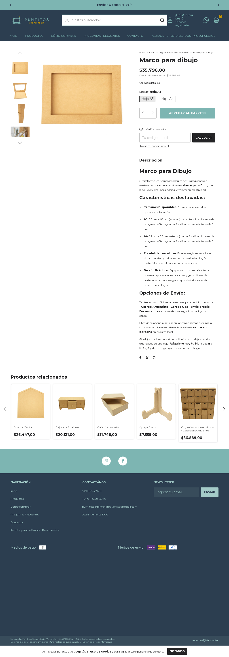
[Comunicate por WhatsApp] (206, 21)
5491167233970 (92, 491)
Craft (152, 52)
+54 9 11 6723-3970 (94, 498)
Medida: (150, 91)
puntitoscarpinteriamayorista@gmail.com (109, 506)
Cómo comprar (63, 35)
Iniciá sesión (184, 16)
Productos (34, 35)
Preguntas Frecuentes (102, 35)
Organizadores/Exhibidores (174, 52)
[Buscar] (162, 20)
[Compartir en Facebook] (140, 358)
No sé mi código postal (154, 146)
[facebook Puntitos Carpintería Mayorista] (122, 461)
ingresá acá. (72, 641)
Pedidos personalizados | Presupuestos (183, 35)
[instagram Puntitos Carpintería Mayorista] (106, 461)
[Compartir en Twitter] (147, 358)
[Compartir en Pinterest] (154, 358)
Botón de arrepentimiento (97, 641)
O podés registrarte (182, 23)
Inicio (13, 35)
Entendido (177, 651)
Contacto (135, 35)
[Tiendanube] (204, 641)
